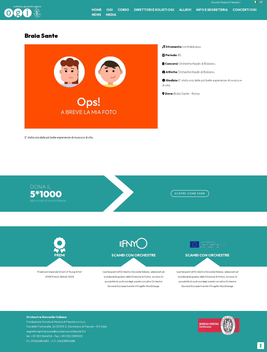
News (96, 15)
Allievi (185, 10)
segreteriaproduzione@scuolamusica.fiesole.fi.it (56, 331)
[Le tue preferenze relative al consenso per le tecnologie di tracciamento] (260, 345)
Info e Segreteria (212, 10)
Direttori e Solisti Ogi (154, 10)
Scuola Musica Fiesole (225, 2)
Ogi (109, 10)
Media (111, 15)
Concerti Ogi (244, 10)
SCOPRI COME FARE (190, 193)
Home (97, 10)
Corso (123, 10)
